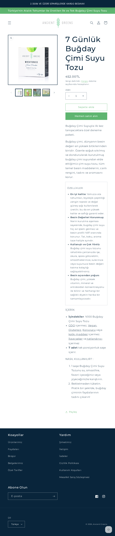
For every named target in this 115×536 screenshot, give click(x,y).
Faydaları (13, 449)
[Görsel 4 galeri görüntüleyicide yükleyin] (46, 92)
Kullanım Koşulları (70, 470)
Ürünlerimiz (15, 442)
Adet (68, 90)
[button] (9, 22)
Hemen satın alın (86, 116)
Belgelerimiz (15, 463)
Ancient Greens (100, 524)
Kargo (84, 81)
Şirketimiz (65, 442)
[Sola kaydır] (11, 92)
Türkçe (15, 524)
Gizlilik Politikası (69, 463)
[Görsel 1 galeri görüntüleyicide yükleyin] (19, 92)
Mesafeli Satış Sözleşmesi (74, 477)
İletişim (63, 449)
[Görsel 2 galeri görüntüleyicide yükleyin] (28, 92)
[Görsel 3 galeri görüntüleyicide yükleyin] (37, 92)
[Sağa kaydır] (54, 92)
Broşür (12, 456)
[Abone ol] (53, 496)
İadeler (63, 456)
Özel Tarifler (15, 470)
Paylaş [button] (73, 412)
